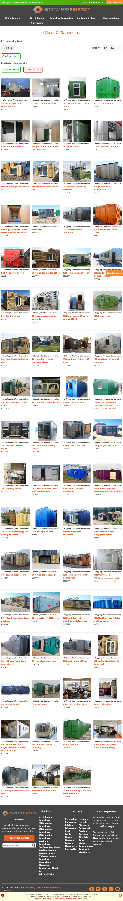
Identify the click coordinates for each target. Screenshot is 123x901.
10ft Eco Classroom (107, 102)
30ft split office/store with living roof (107, 661)
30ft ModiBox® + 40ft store (45, 616)
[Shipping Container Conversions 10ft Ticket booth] (77, 131)
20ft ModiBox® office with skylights (107, 359)
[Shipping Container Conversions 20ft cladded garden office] (46, 257)
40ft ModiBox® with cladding (45, 744)
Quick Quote (114, 2)
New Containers (47, 853)
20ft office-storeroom (76, 444)
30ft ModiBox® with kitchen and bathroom (107, 618)
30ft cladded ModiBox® (45, 573)
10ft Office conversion (14, 145)
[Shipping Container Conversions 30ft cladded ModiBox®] (46, 559)
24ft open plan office (45, 530)
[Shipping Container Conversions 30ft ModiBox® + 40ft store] (46, 602)
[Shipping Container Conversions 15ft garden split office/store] (107, 171)
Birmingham (71, 819)
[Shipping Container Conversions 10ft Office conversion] (15, 131)
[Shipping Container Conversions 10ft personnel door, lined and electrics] (46, 131)
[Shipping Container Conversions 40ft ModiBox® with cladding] (46, 729)
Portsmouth (85, 828)
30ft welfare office (14, 703)
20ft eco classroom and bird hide (45, 316)
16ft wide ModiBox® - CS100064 (76, 230)
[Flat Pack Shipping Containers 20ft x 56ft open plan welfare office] (15, 88)
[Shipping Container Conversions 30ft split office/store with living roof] (107, 645)
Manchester (71, 846)
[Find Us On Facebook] (92, 891)
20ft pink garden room (107, 444)
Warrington (85, 852)
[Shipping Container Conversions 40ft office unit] (77, 729)
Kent (67, 831)
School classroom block (45, 789)
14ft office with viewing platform (76, 186)
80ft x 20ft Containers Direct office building (107, 744)
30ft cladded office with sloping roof (76, 575)
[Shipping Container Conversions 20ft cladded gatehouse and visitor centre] (107, 257)
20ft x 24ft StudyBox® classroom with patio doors (107, 488)
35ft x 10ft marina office (76, 703)
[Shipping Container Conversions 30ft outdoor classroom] (46, 645)
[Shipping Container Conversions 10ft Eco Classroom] (107, 88)
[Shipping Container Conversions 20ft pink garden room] (107, 430)
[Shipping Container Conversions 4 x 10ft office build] (107, 688)
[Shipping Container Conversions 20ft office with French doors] (15, 430)
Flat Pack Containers (49, 847)
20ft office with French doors (14, 445)
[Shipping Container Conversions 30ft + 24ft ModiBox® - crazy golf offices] (107, 516)
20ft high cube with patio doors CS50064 (76, 316)
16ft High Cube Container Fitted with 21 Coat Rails (14, 230)
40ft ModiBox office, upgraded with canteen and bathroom (14, 746)
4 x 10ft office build (107, 703)
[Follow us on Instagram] (105, 891)
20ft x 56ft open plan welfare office (14, 103)
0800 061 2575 (96, 2)
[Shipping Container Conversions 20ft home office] (107, 300)
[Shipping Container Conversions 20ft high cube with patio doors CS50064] (77, 300)
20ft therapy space (14, 487)
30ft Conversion (107, 573)
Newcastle (70, 849)
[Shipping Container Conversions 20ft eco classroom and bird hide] (46, 300)
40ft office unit (76, 743)
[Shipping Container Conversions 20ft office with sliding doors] (46, 430)
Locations (77, 811)
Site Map (6, 890)
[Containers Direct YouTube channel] (118, 891)
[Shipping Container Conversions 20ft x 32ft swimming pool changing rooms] (15, 516)
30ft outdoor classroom (45, 660)
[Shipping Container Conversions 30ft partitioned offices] (77, 645)
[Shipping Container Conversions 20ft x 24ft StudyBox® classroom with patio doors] (107, 473)
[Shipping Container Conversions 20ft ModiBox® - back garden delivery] (46, 343)
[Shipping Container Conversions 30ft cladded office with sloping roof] (77, 559)
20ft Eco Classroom (14, 314)
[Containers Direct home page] (61, 13)
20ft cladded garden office (46, 271)
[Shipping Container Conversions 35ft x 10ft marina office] (77, 688)
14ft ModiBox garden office (15, 185)
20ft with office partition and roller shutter (45, 488)
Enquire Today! (7, 114)
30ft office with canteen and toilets (14, 661)
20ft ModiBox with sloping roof (14, 359)
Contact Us (44, 868)
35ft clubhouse (45, 703)
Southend (84, 849)
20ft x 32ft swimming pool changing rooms (14, 531)
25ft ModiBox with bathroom (76, 531)
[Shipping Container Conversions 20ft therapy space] (15, 473)
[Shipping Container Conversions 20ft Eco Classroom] (15, 300)
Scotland (83, 834)
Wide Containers (47, 856)
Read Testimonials (19, 838)
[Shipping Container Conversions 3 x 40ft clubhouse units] (46, 88)
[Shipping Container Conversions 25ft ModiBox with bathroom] (77, 516)
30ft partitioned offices (76, 660)
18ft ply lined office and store (107, 230)
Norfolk (82, 822)
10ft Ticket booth (76, 145)
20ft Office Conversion (107, 401)
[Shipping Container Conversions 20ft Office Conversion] (107, 386)
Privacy (31, 887)
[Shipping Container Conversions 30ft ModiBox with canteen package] (15, 602)
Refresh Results (11, 56)
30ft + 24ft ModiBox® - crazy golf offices (107, 531)
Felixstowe (70, 828)
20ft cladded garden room (76, 271)
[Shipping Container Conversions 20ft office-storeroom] (77, 430)
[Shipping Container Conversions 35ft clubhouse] (46, 688)
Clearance (44, 865)
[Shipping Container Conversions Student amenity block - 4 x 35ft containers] (77, 775)
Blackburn (70, 822)
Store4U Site (99, 838)
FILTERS (7, 48)
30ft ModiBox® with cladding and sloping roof (76, 618)
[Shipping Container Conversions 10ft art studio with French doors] (77, 88)
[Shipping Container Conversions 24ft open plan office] (46, 516)
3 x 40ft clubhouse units (45, 102)
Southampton (86, 846)
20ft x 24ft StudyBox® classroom (76, 488)
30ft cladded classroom (14, 573)
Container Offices (86, 18)
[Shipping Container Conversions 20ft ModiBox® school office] (46, 386)
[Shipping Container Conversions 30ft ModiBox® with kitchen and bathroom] (107, 602)
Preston (83, 831)
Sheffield (83, 837)
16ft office (45, 228)
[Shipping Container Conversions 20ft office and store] (77, 386)
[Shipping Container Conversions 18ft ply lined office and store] (107, 214)
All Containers (12, 18)
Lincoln (68, 837)
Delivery (43, 874)
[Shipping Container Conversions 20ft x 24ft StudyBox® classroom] (77, 473)
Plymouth (84, 825)
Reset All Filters (33, 69)
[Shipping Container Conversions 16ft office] (46, 214)
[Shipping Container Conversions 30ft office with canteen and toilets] (15, 645)
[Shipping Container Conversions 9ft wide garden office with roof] (15, 775)
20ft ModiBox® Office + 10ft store (76, 359)
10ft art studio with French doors (76, 103)
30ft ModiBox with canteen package (15, 618)
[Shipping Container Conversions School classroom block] (46, 775)
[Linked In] (111, 891)
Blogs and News (111, 18)
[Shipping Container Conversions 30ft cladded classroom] (15, 559)
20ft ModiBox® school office (46, 401)
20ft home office (107, 314)
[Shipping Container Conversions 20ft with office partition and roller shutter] (46, 473)
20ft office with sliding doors (45, 445)
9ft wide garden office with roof (15, 790)
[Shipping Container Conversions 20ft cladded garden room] (77, 257)
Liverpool (69, 840)
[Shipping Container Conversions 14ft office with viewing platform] (77, 171)
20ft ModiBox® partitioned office (14, 402)
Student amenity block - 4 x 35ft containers (77, 790)
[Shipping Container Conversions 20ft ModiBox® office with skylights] (107, 343)
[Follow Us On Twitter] (98, 891)
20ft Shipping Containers (37, 20)
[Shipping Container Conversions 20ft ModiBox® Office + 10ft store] (77, 343)
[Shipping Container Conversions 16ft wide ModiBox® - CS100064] (77, 214)
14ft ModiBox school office (45, 185)
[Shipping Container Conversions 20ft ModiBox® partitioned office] (15, 386)
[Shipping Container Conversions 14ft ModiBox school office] (46, 171)
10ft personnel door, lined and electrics (45, 146)
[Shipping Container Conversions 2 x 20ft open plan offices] (15, 257)
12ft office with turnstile (107, 145)
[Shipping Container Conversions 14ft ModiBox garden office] (15, 171)
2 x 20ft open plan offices (14, 271)
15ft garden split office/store (107, 186)
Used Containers (47, 850)
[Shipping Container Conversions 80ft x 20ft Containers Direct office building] (107, 729)
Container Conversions (61, 18)
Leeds (68, 834)
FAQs (51, 874)
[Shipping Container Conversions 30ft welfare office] (15, 688)
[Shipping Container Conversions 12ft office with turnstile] (107, 131)
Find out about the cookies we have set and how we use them (61, 899)
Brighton (69, 825)
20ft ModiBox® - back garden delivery (45, 359)
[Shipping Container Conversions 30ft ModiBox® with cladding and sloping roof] (77, 602)
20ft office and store (76, 401)
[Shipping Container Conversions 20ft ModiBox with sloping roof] (15, 343)
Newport (83, 819)
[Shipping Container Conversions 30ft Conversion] (107, 559)
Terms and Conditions (48, 887)
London (69, 843)
